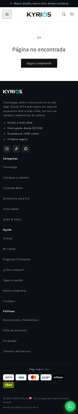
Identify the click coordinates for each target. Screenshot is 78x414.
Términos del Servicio (17, 351)
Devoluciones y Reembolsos (21, 320)
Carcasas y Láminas (16, 177)
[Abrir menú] (7, 14)
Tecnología (10, 167)
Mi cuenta (9, 249)
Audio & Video (12, 219)
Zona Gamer (11, 209)
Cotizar (7, 238)
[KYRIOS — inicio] (39, 14)
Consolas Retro (13, 188)
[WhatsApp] (26, 149)
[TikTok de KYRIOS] (16, 149)
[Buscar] (63, 14)
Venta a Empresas (15, 290)
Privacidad (9, 341)
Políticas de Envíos (15, 330)
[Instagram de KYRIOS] (7, 149)
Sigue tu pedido (13, 280)
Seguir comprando (39, 63)
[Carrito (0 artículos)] (71, 14)
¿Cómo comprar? (13, 269)
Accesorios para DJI (16, 198)
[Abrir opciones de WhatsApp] (70, 406)
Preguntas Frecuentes (17, 259)
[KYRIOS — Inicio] (12, 91)
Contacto (9, 301)
